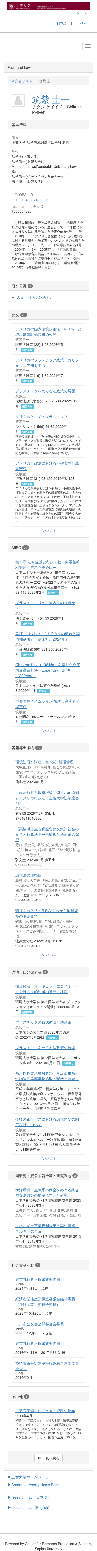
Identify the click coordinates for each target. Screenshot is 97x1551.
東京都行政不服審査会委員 (37, 1279)
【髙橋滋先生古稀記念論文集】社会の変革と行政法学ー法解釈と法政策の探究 (47, 834)
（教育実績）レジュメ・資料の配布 (45, 1410)
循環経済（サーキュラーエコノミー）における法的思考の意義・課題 (47, 988)
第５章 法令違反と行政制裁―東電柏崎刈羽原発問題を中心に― (47, 564)
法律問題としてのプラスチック (41, 416)
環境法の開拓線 (28, 875)
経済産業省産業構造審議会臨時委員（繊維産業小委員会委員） (45, 1301)
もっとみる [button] (48, 530)
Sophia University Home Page (35, 1484)
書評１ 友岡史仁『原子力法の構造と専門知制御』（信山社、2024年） (47, 636)
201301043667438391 (30, 199)
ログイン (80, 12)
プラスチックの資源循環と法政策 (43, 1022)
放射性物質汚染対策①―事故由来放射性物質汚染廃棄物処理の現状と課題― (47, 1075)
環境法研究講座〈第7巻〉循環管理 (44, 761)
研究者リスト (21, 80)
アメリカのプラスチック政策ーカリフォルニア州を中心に (47, 362)
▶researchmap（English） (29, 1507)
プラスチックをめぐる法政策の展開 (45, 390)
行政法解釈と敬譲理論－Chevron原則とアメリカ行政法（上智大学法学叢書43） (47, 797)
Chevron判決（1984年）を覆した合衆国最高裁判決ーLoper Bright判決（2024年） (47, 670)
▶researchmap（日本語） (29, 1497)
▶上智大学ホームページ (28, 1476)
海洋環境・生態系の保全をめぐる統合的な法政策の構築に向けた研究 (47, 1192)
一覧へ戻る (50, 1457)
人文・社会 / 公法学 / (34, 297)
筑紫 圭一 (50, 99)
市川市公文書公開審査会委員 (39, 1323)
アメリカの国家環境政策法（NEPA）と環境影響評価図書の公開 (48, 331)
